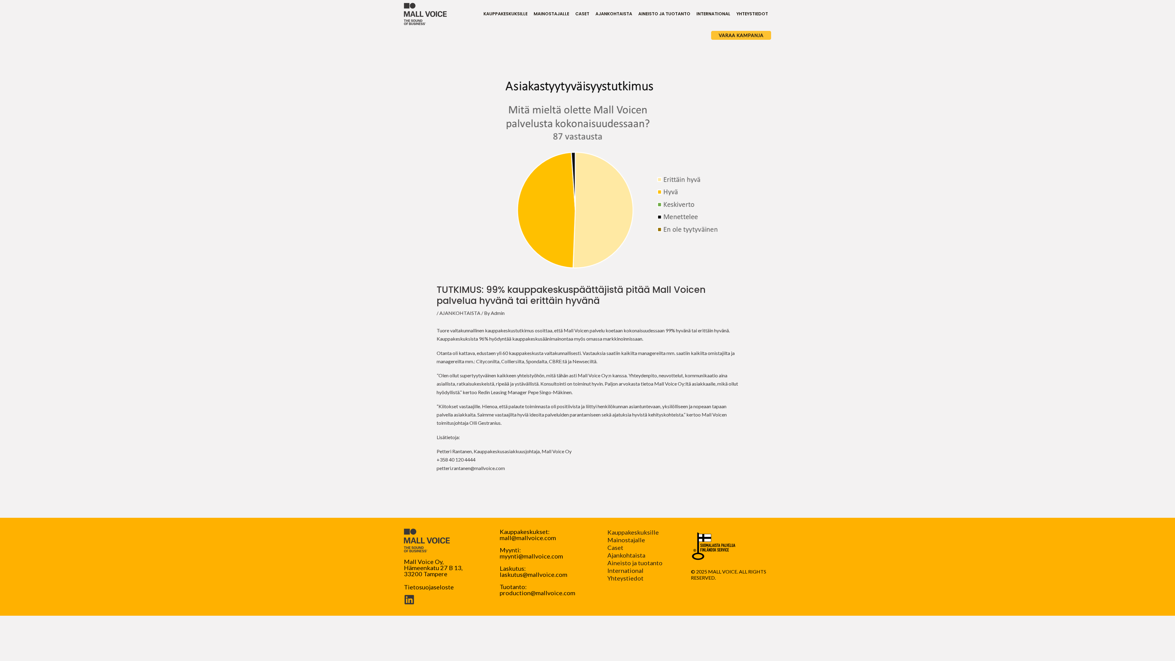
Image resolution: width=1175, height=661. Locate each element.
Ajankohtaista (626, 555)
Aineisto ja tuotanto (634, 562)
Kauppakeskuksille (633, 532)
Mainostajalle (626, 539)
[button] (741, 35)
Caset (615, 547)
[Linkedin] (409, 599)
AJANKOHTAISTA (459, 313)
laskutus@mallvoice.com (533, 574)
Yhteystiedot (625, 578)
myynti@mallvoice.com (531, 556)
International (625, 570)
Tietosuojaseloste (429, 587)
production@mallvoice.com (537, 592)
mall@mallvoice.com (528, 537)
